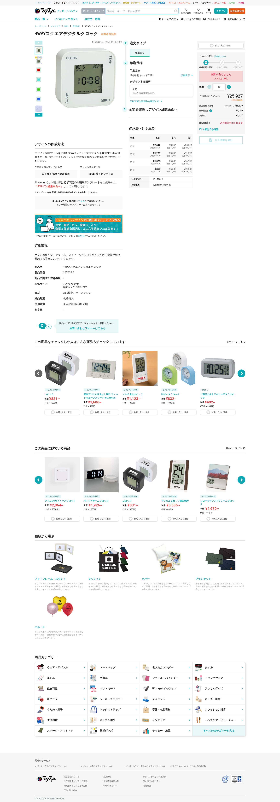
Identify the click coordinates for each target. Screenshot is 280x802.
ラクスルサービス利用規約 (154, 777)
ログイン (220, 11)
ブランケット (203, 578)
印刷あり (139, 52)
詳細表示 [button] (185, 75)
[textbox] (141, 11)
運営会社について (71, 777)
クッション (94, 578)
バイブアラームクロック (96, 500)
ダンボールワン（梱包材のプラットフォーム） (145, 766)
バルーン (40, 627)
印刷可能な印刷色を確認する (144, 101)
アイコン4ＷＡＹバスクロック (60, 500)
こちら (81, 201)
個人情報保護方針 (111, 781)
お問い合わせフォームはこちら (87, 328)
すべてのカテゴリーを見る (218, 730)
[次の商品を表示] (241, 373)
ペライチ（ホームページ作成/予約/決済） (188, 766)
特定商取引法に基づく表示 (75, 781)
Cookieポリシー (110, 786)
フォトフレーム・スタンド (50, 578)
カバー (146, 578)
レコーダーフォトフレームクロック (217, 502)
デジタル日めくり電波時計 (175, 500)
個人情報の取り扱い (151, 781)
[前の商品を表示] (38, 480)
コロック (127, 500)
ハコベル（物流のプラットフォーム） (96, 766)
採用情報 (107, 777)
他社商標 (147, 786)
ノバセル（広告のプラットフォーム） (51, 766)
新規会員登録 (237, 11)
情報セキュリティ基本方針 (75, 786)
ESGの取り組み (70, 790)
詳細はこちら (220, 56)
